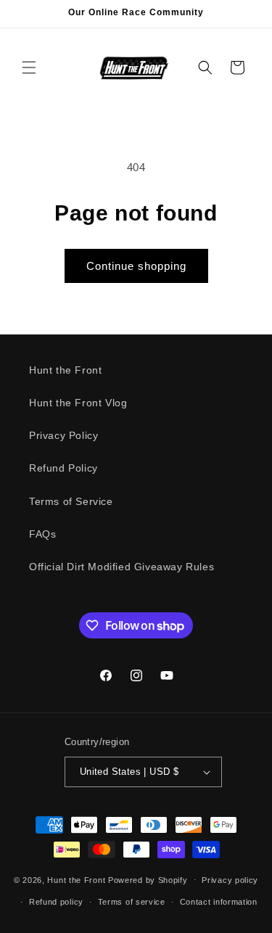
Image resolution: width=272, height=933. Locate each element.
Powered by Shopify (148, 879)
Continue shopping (136, 266)
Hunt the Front (65, 370)
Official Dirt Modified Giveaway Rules (121, 566)
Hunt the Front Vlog (78, 402)
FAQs (42, 534)
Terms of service (131, 901)
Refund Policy (63, 468)
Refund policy (56, 901)
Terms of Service (71, 501)
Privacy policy (230, 880)
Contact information (218, 901)
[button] (29, 67)
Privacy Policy (63, 435)
